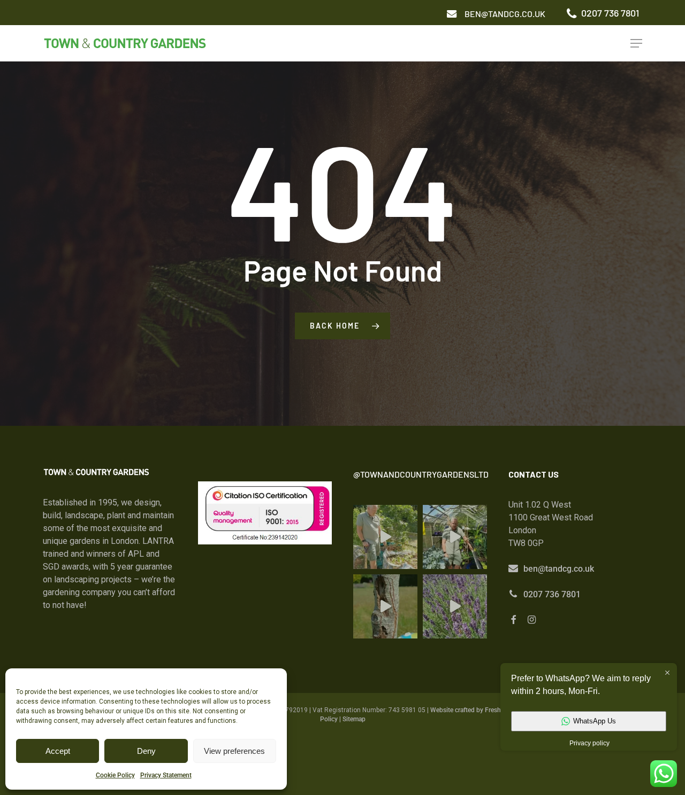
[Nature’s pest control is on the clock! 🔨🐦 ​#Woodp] (385, 606)
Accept (57, 750)
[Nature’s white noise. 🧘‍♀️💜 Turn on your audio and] (455, 606)
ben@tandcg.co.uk (558, 569)
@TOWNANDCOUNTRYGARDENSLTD (421, 474)
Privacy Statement (166, 775)
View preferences (234, 750)
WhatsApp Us (594, 721)
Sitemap (354, 719)
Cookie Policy (115, 775)
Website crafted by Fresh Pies (472, 710)
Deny (146, 750)
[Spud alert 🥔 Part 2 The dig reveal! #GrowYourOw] (385, 537)
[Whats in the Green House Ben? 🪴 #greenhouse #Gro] (455, 537)
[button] (505, 14)
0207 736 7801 (552, 594)
